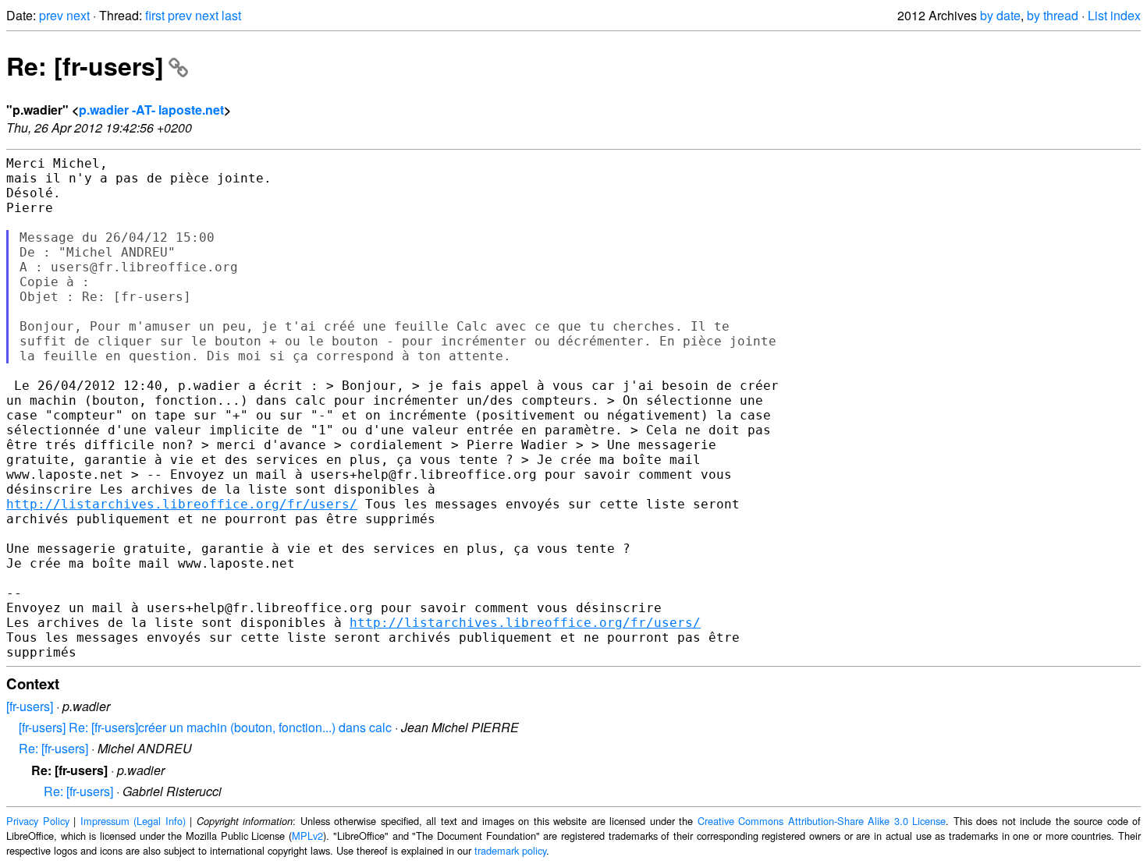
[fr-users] (29, 706)
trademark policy (510, 850)
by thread (1052, 15)
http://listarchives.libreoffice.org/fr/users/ (181, 504)
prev (51, 15)
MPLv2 (307, 835)
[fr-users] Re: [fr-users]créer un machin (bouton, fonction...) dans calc (205, 727)
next (78, 15)
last (231, 15)
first (155, 15)
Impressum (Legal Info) (133, 820)
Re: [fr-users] (85, 65)
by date (1000, 15)
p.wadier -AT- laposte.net (151, 110)
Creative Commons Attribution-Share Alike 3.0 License (822, 820)
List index (1114, 15)
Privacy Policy (37, 820)
